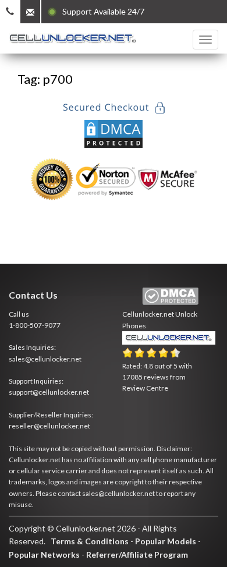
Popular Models (165, 541)
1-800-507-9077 (35, 325)
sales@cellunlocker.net (45, 359)
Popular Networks (44, 554)
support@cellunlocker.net (49, 392)
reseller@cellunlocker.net (49, 425)
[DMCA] (113, 132)
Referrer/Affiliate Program (137, 554)
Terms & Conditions (90, 541)
